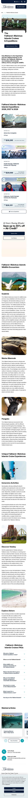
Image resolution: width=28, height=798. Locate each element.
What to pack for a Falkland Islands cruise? (9, 692)
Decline (14, 791)
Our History (14, 238)
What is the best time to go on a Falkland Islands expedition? (11, 672)
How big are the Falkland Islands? (12, 697)
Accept (14, 788)
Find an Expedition (14, 211)
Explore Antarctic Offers (11, 46)
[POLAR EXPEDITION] (3, 116)
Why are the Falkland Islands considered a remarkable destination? (10, 679)
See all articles (14, 740)
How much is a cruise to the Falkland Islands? (9, 686)
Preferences (14, 794)
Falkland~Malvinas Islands (12, 12)
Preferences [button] (7, 784)
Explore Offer (14, 233)
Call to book (21, 6)
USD (17, 1)
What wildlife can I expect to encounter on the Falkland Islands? (9, 666)
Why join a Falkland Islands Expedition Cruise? (10, 654)
